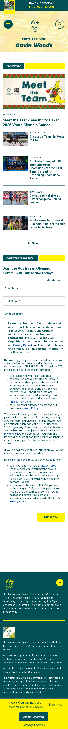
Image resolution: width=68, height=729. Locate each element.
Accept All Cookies (33, 717)
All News (34, 243)
